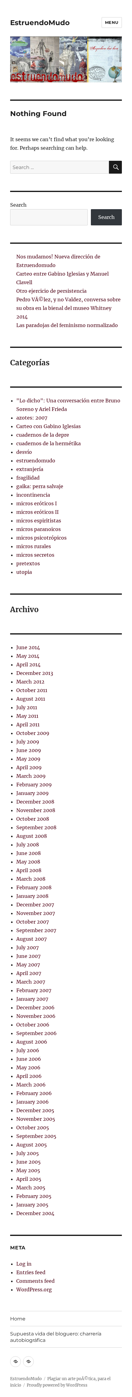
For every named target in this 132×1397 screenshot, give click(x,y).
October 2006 (32, 1025)
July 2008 (27, 845)
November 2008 (35, 810)
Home (17, 1319)
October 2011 (31, 690)
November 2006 (36, 1016)
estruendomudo (35, 461)
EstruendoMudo (40, 22)
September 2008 (36, 827)
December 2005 (35, 1110)
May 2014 (27, 656)
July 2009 (27, 742)
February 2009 (34, 784)
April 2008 (28, 870)
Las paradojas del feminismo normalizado (67, 325)
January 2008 (32, 896)
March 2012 (30, 682)
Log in (24, 1264)
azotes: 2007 (31, 418)
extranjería (29, 469)
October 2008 (32, 819)
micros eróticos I (36, 503)
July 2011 (26, 707)
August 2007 (31, 939)
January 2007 (32, 999)
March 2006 (31, 1085)
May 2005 (28, 1170)
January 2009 (32, 793)
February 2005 (34, 1196)
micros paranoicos (38, 529)
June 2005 (28, 1162)
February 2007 (33, 990)
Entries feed (30, 1272)
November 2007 (35, 913)
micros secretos (35, 555)
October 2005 (32, 1127)
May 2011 (27, 716)
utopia (24, 572)
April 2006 (29, 1076)
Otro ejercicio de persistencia (51, 291)
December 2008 (35, 802)
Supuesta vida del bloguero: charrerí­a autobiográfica (55, 1337)
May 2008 (28, 862)
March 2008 (30, 879)
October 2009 (32, 733)
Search (18, 205)
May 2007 (28, 965)
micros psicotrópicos (41, 538)
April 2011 (28, 724)
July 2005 (27, 1153)
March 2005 (30, 1187)
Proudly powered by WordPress (57, 1385)
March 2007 (30, 982)
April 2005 (28, 1179)
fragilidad (28, 478)
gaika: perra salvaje (39, 486)
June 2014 (28, 647)
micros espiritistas (38, 521)
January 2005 (32, 1205)
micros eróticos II (37, 512)
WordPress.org (34, 1289)
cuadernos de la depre (42, 435)
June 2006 (28, 1059)
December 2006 (35, 1007)
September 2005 (36, 1136)
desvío (24, 452)
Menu (111, 22)
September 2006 (36, 1033)
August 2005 (31, 1145)
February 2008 (34, 887)
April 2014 (28, 664)
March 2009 (31, 776)
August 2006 (31, 1042)
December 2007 (35, 905)
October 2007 (32, 922)
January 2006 (32, 1102)
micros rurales (33, 546)
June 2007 (28, 956)
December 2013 (34, 673)
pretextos (28, 563)
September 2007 (36, 930)
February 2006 (34, 1093)
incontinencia (33, 495)
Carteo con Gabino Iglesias (48, 426)
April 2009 (29, 767)
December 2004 (35, 1213)
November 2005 (35, 1119)
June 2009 (28, 750)
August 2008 (31, 836)
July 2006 (27, 1050)
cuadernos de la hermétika (48, 443)
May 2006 (28, 1067)
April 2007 (28, 973)
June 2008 (28, 853)
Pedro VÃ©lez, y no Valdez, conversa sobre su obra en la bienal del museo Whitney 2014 (68, 308)
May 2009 (28, 759)
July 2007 (27, 947)
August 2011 (30, 699)
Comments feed (35, 1281)
